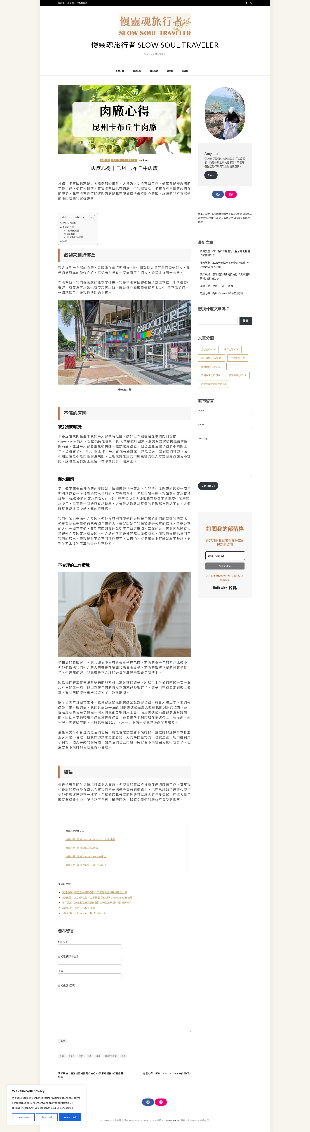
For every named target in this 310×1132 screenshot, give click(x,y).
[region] (46, 1105)
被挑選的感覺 (73, 230)
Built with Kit (225, 588)
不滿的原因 (68, 226)
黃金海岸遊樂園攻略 (213, 383)
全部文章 (120, 71)
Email (202, 424)
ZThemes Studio (171, 1120)
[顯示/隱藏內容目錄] (90, 218)
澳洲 (98, 1056)
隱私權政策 (82, 3)
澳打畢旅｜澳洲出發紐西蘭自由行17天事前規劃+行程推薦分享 (96, 902)
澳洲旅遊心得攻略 (212, 366)
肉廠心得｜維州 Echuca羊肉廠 (81, 847)
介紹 (62, 1056)
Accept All (70, 1117)
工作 (81, 1056)
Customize (23, 1117)
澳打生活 (137, 71)
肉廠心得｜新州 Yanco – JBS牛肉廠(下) (86, 864)
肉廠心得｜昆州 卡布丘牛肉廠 (78, 907)
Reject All (46, 1117)
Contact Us (208, 485)
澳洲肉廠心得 (129, 160)
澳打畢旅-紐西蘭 (211, 358)
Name (201, 410)
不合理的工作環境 (75, 237)
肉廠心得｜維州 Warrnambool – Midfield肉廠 (90, 839)
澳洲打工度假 (111, 1056)
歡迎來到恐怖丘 (70, 223)
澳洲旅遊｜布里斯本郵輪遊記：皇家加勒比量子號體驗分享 (94, 892)
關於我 (61, 3)
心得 (90, 1056)
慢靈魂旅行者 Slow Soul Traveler (155, 45)
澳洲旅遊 (154, 71)
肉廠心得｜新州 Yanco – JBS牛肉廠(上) (86, 856)
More (211, 175)
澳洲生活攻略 (210, 375)
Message (204, 438)
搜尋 (245, 320)
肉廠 (123, 1056)
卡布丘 (71, 1056)
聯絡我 (70, 3)
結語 (64, 241)
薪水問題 (71, 234)
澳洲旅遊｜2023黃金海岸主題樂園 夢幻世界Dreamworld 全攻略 (97, 897)
